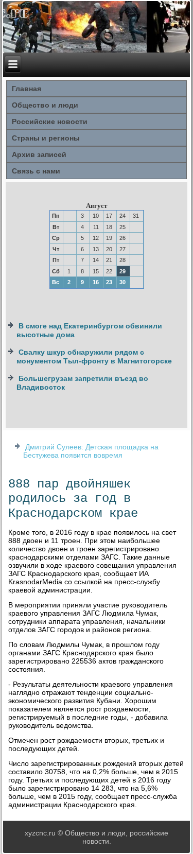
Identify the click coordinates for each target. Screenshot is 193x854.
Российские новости (49, 121)
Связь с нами (36, 171)
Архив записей (39, 154)
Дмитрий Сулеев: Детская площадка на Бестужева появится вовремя (91, 451)
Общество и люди (45, 105)
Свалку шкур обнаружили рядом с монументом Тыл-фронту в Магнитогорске (94, 356)
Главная (26, 88)
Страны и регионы (46, 138)
